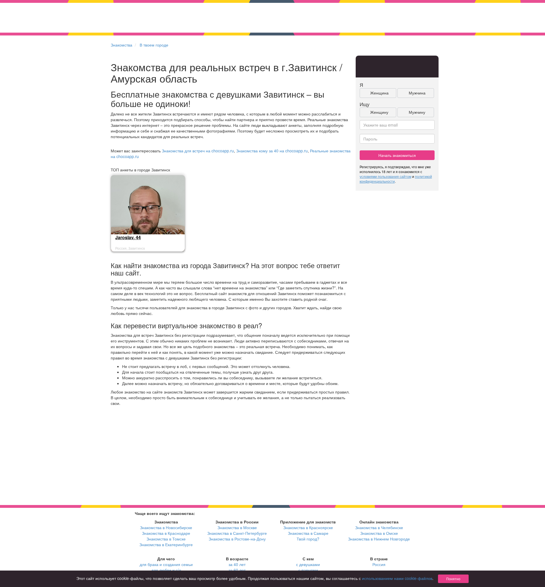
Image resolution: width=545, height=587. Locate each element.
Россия (378, 564)
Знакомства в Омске (379, 533)
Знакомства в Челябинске (379, 527)
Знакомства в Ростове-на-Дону (237, 539)
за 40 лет (237, 564)
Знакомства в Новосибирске (166, 527)
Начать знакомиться (397, 155)
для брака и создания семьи (166, 564)
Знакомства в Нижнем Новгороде (379, 539)
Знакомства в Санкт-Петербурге (237, 533)
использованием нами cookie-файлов (397, 578)
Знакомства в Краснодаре (166, 533)
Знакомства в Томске (166, 539)
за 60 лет (237, 570)
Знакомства (121, 45)
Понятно (453, 578)
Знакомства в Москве (237, 527)
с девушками (308, 564)
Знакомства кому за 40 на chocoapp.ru (272, 150)
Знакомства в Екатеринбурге (166, 544)
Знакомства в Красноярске (308, 527)
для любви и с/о (166, 570)
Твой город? (308, 539)
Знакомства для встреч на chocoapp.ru (198, 150)
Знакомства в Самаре (308, 533)
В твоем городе (154, 45)
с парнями (308, 570)
